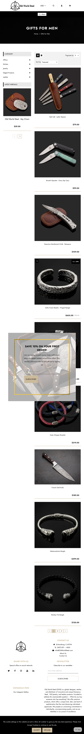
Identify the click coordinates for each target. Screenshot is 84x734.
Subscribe (31, 379)
